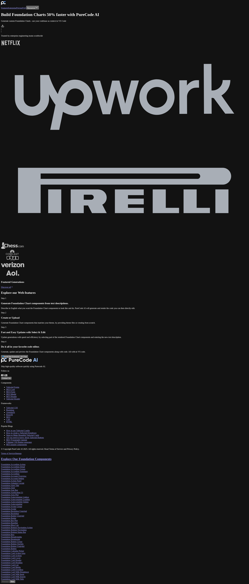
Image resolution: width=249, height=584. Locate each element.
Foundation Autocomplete (11, 504)
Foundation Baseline (9, 523)
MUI (8, 417)
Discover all (6, 287)
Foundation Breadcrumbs (11, 537)
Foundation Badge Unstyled (12, 516)
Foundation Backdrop (10, 513)
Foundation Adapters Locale (12, 483)
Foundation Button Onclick (12, 544)
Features (4, 8)
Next (12, 582)
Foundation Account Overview (13, 476)
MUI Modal (11, 394)
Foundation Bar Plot (9, 520)
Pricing (19, 8)
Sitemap (18, 453)
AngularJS (10, 412)
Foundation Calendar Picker (12, 551)
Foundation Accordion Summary (14, 471)
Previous (5, 582)
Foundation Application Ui (12, 492)
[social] (2, 376)
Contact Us (6, 378)
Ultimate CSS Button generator (19, 442)
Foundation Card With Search (13, 577)
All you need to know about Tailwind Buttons (25, 437)
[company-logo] (3, 4)
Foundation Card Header (11, 560)
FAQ (24, 8)
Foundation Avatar (8, 509)
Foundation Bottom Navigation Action (17, 527)
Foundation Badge (8, 518)
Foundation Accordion (10, 474)
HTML (9, 422)
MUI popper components (16, 444)
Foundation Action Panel (11, 481)
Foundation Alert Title (10, 485)
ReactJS (9, 415)
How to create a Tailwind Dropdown (21, 433)
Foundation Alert (8, 488)
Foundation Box (7, 534)
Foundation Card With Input (12, 574)
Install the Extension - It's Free (15, 357)
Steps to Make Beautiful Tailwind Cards (22, 435)
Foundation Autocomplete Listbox (15, 497)
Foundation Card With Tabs (12, 579)
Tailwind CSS (12, 408)
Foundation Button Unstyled (12, 546)
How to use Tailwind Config (18, 430)
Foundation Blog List (10, 525)
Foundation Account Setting (12, 478)
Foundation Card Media (11, 567)
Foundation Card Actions (11, 556)
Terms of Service (8, 453)
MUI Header (11, 396)
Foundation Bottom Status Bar (13, 532)
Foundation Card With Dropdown (15, 572)
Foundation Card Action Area (13, 553)
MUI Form (10, 392)
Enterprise (12, 8)
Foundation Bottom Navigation (14, 530)
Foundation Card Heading (11, 563)
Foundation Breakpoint (10, 539)
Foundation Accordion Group (13, 469)
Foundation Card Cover (10, 558)
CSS (8, 419)
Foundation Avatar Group (11, 506)
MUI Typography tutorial (16, 440)
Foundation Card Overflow (12, 570)
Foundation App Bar (9, 490)
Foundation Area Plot (10, 495)
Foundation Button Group (11, 541)
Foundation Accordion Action (13, 464)
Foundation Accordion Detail (13, 467)
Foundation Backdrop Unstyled (14, 511)
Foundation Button (8, 549)
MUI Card (10, 389)
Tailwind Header (13, 399)
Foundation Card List (10, 565)
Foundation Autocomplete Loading (15, 499)
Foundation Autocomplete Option (15, 502)
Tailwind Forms (12, 387)
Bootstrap (10, 410)
